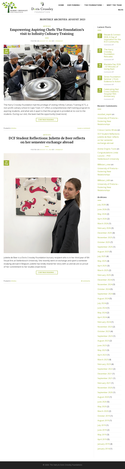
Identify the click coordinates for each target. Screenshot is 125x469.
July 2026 (102, 204)
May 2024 (102, 312)
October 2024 (104, 289)
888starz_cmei (104, 164)
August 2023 (103, 340)
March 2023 (103, 359)
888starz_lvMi (104, 180)
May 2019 (102, 434)
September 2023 (105, 336)
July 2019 (102, 425)
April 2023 (102, 354)
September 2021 (105, 378)
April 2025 (102, 265)
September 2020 (105, 392)
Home (61, 5)
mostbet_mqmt (104, 114)
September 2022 (105, 369)
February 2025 (104, 275)
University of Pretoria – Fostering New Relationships (108, 121)
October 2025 (104, 242)
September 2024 (105, 293)
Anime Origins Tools (107, 148)
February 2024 (104, 322)
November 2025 (105, 237)
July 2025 (102, 256)
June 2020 (102, 401)
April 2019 (102, 439)
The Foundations (93, 5)
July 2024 (102, 303)
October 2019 (104, 416)
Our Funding (73, 5)
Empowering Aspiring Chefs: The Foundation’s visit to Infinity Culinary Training (47, 32)
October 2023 (104, 331)
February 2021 (104, 383)
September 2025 (105, 247)
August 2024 (103, 298)
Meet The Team (114, 5)
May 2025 (102, 261)
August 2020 (103, 397)
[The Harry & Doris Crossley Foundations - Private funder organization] (27, 7)
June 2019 (102, 430)
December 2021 (105, 373)
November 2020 (105, 387)
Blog (120, 10)
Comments (85, 281)
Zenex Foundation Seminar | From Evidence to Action (112, 79)
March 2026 (103, 223)
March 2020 (103, 411)
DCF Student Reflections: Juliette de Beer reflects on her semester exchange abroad (47, 140)
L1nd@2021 (59, 41)
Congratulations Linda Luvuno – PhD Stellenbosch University (108, 155)
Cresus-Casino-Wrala (107, 130)
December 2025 (105, 233)
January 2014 (103, 448)
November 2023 (105, 326)
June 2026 (102, 209)
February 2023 (104, 364)
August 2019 (103, 420)
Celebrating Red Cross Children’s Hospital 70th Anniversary (111, 93)
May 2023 (102, 350)
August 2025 (103, 251)
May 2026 (102, 214)
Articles (47, 26)
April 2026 (102, 218)
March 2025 (103, 270)
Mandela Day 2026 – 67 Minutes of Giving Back (112, 66)
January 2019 (103, 444)
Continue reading (47, 120)
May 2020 (102, 406)
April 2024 (102, 317)
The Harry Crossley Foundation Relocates (109, 53)
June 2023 (102, 345)
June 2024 (102, 308)
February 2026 (104, 228)
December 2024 (105, 279)
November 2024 (105, 284)
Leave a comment (83, 128)
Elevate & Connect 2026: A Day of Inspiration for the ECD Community (112, 38)
